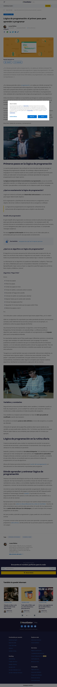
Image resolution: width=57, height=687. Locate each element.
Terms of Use (25, 105)
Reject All (32, 116)
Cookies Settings (13, 116)
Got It (42, 116)
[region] (28, 110)
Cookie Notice (12, 112)
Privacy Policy (30, 110)
